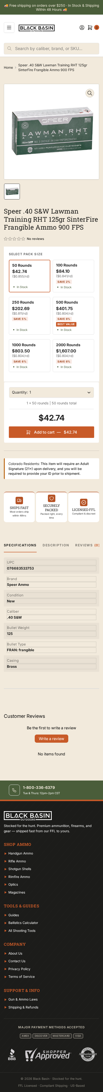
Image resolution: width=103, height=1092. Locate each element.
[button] (15, 239)
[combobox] (57, 48)
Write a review (51, 738)
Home (8, 67)
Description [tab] (56, 545)
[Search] (9, 48)
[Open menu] (9, 27)
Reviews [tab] (87, 545)
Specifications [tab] (20, 545)
